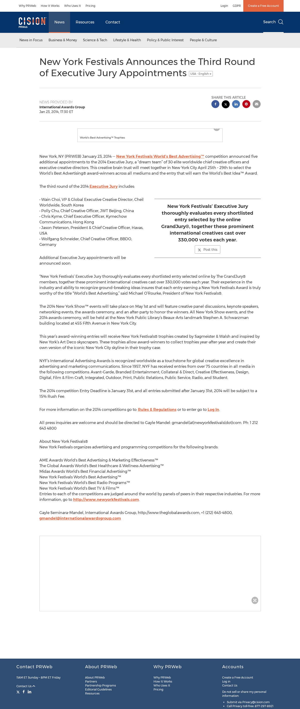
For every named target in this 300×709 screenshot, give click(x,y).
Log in (226, 681)
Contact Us (24, 686)
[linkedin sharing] (236, 104)
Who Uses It (72, 6)
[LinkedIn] (29, 691)
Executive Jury (104, 191)
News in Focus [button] (30, 40)
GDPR (237, 6)
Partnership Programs (100, 685)
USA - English (200, 73)
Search (269, 22)
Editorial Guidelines (98, 689)
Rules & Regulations (157, 414)
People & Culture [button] (203, 40)
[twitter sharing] (226, 104)
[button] (150, 131)
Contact (112, 22)
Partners (91, 681)
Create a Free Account (263, 6)
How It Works (50, 6)
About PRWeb (95, 677)
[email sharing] (257, 104)
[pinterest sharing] (246, 104)
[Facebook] (24, 691)
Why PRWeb (27, 6)
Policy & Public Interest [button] (165, 40)
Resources (85, 22)
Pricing (90, 6)
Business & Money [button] (63, 40)
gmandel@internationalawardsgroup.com (80, 523)
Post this (210, 254)
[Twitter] (18, 691)
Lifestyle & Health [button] (127, 40)
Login (224, 6)
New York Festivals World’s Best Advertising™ (160, 161)
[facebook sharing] (215, 104)
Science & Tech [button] (95, 40)
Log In (213, 414)
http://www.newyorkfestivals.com (106, 504)
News (59, 22)
